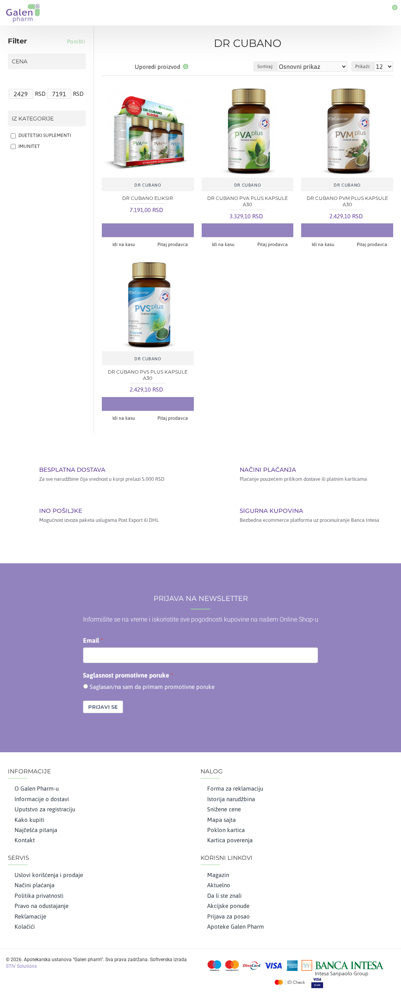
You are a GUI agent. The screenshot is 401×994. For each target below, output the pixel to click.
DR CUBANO (147, 185)
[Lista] (116, 67)
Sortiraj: (265, 66)
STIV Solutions (21, 966)
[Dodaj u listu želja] (147, 230)
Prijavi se (103, 707)
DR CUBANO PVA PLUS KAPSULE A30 (247, 201)
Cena (19, 61)
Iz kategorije (33, 118)
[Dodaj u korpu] (132, 230)
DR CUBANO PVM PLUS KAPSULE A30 (347, 201)
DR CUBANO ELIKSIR (147, 198)
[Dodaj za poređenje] (163, 230)
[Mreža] (107, 67)
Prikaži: (362, 66)
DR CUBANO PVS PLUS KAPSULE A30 (148, 375)
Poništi (76, 41)
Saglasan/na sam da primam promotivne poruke (152, 686)
